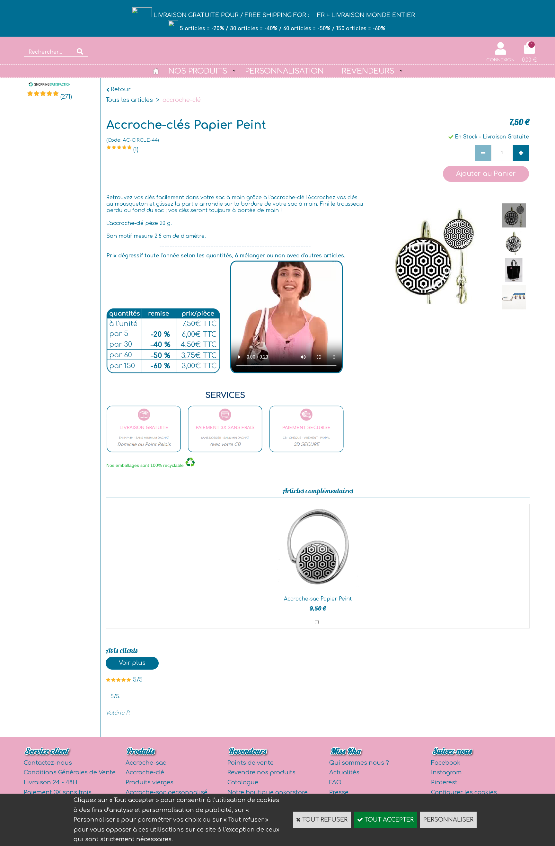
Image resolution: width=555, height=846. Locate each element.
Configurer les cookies (464, 792)
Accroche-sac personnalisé (166, 792)
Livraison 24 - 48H (50, 782)
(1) (135, 149)
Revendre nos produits (261, 772)
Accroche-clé (145, 772)
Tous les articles (129, 100)
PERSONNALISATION (284, 71)
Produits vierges (149, 782)
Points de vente (250, 763)
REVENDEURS (368, 71)
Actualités (344, 772)
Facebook (445, 763)
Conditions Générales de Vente (70, 772)
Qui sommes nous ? (359, 763)
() (66, 97)
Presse (338, 792)
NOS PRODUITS (197, 71)
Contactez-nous (48, 763)
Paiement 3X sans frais (58, 792)
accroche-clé (182, 100)
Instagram (446, 772)
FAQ (335, 782)
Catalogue (242, 782)
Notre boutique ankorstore (267, 792)
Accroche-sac (146, 763)
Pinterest (444, 782)
